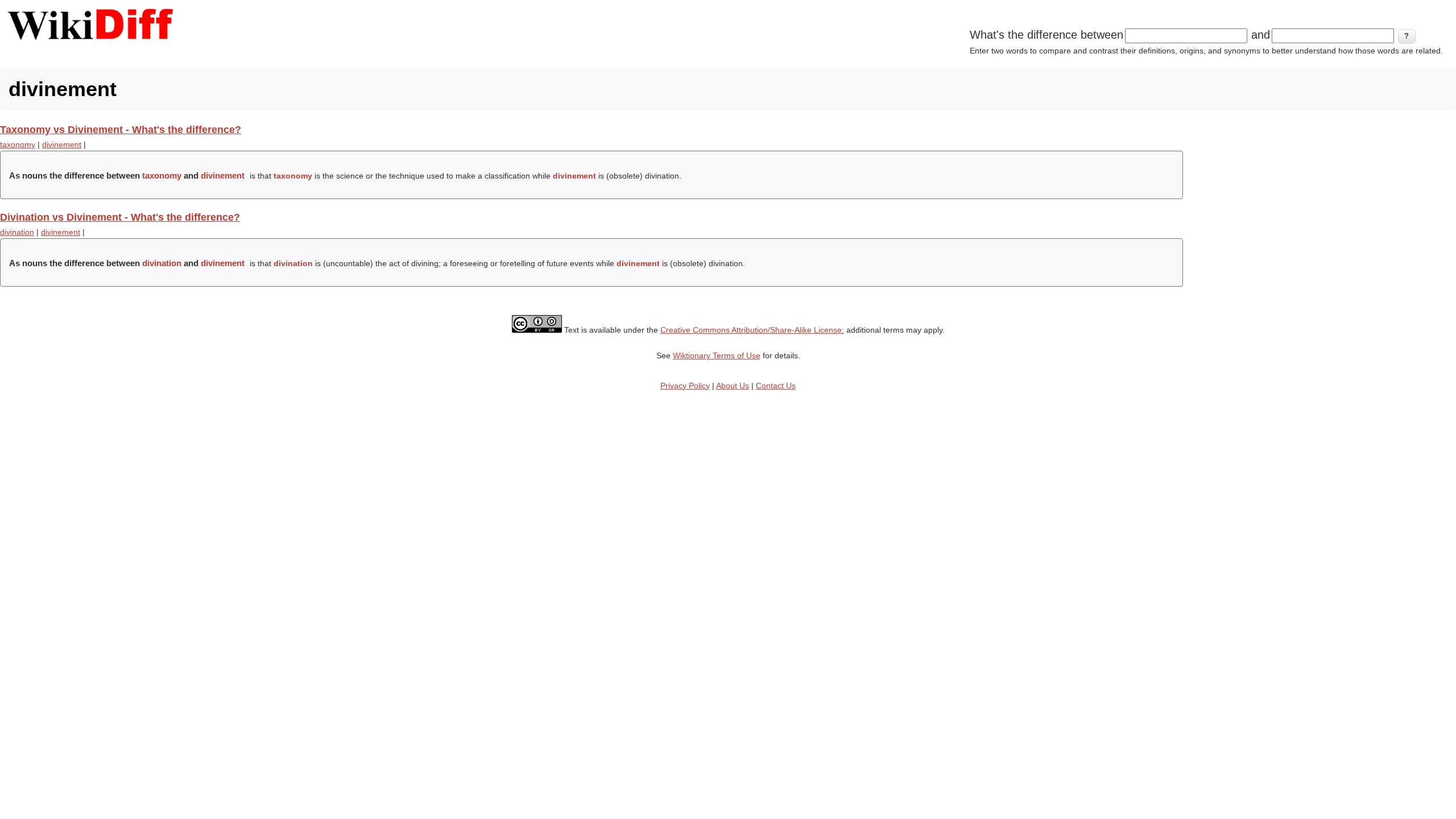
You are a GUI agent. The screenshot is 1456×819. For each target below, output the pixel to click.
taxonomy (17, 144)
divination (17, 232)
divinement (61, 144)
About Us (732, 385)
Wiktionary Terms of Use (716, 355)
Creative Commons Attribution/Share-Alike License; (752, 329)
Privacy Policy (685, 385)
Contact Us (776, 385)
